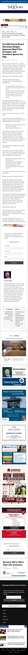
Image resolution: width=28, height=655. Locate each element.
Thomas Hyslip (7, 60)
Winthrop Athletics (21, 650)
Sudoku (11, 652)
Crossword (16, 652)
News (4, 613)
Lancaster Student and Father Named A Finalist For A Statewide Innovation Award (16, 644)
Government (12, 648)
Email (6, 256)
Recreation (5, 619)
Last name (7, 251)
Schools (5, 616)
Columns (14, 650)
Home (4, 610)
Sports (4, 622)
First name (7, 245)
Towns (3, 650)
